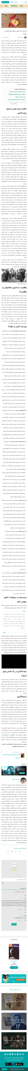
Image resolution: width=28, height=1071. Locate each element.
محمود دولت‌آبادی (12, 608)
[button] (20, 951)
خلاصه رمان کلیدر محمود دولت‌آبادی (17, 92)
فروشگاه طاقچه (5, 2)
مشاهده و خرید (14, 967)
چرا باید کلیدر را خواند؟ (20, 97)
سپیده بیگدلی (20, 37)
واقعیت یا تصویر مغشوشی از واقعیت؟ (16, 94)
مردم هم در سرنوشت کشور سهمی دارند (16, 99)
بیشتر (14, 924)
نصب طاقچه (4, 1069)
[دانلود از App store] (19, 1064)
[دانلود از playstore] (9, 1064)
